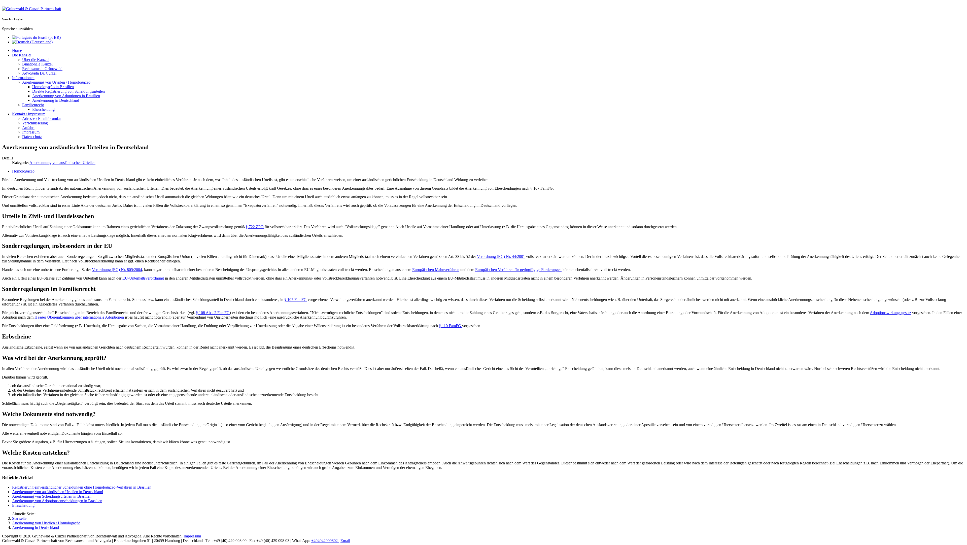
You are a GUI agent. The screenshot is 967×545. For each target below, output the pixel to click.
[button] (21, 55)
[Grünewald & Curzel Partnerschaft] (31, 9)
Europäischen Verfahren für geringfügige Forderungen (518, 269)
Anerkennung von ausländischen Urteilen (62, 162)
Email (345, 540)
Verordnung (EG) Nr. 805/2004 (117, 269)
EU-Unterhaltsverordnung (143, 278)
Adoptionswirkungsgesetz (890, 313)
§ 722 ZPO (255, 227)
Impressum (192, 536)
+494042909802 (325, 540)
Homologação (23, 171)
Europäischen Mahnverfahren (435, 269)
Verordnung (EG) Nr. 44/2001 (501, 256)
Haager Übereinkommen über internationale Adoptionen (79, 317)
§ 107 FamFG (295, 299)
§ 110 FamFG (450, 326)
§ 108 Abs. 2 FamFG (213, 313)
